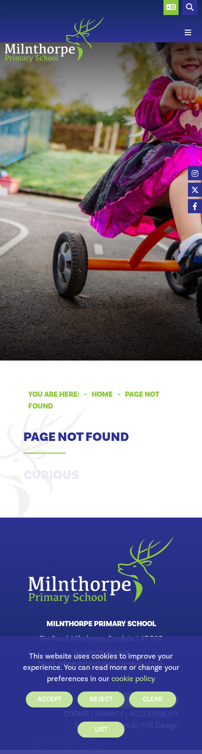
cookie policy (133, 678)
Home (102, 394)
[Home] (54, 39)
